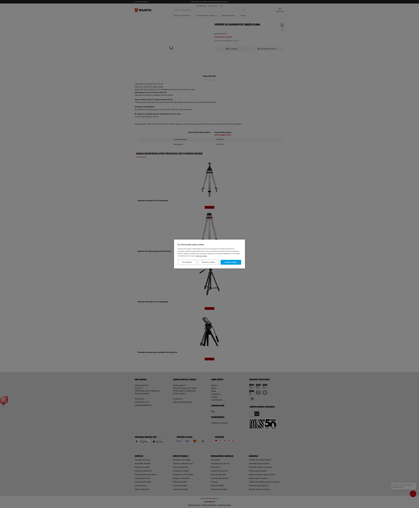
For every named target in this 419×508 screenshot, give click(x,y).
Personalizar (187, 262)
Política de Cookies (201, 256)
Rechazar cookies (208, 262)
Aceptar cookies (231, 262)
